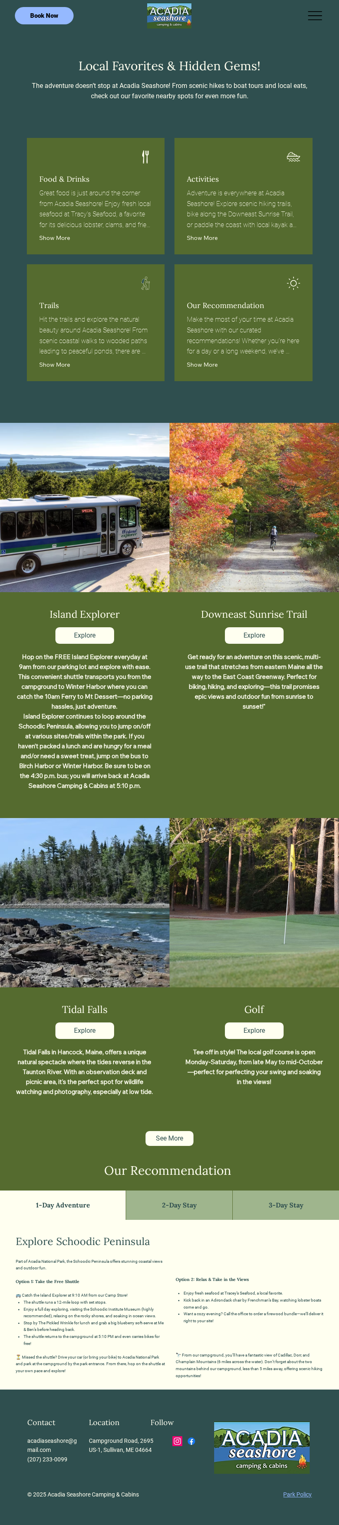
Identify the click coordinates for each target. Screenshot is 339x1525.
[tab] (63, 1205)
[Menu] (315, 16)
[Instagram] (177, 1441)
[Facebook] (191, 1441)
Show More (54, 238)
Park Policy (297, 1494)
